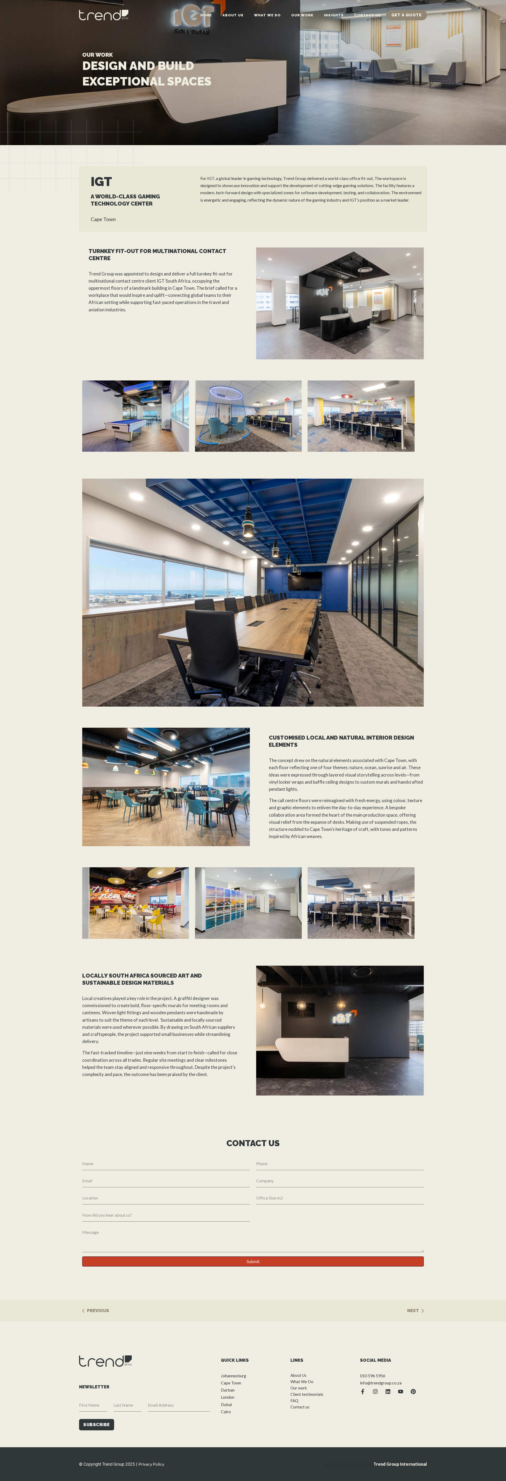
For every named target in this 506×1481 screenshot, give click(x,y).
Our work (302, 15)
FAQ (294, 1400)
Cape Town (231, 1382)
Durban (228, 1389)
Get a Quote (406, 15)
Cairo (226, 1411)
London (227, 1396)
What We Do (267, 15)
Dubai (226, 1404)
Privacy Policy (151, 1463)
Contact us (367, 15)
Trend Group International (400, 1463)
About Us (233, 15)
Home (206, 15)
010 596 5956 (372, 1375)
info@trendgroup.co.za (381, 1382)
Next (413, 1310)
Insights (334, 15)
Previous (98, 1310)
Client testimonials (306, 1394)
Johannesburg (233, 1375)
